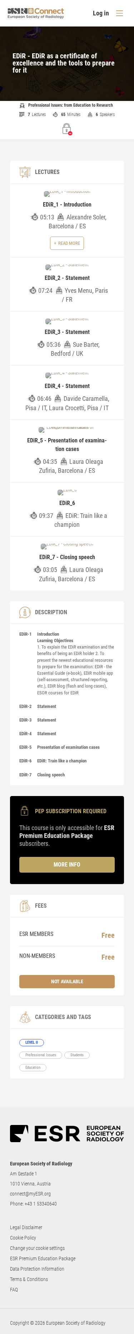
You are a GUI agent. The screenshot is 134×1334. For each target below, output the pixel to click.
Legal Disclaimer (26, 1227)
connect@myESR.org (30, 1194)
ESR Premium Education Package (42, 1258)
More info (67, 864)
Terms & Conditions (29, 1279)
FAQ (14, 1289)
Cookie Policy (23, 1238)
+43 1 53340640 (41, 1204)
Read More (69, 243)
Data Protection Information (37, 1269)
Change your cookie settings (37, 1248)
